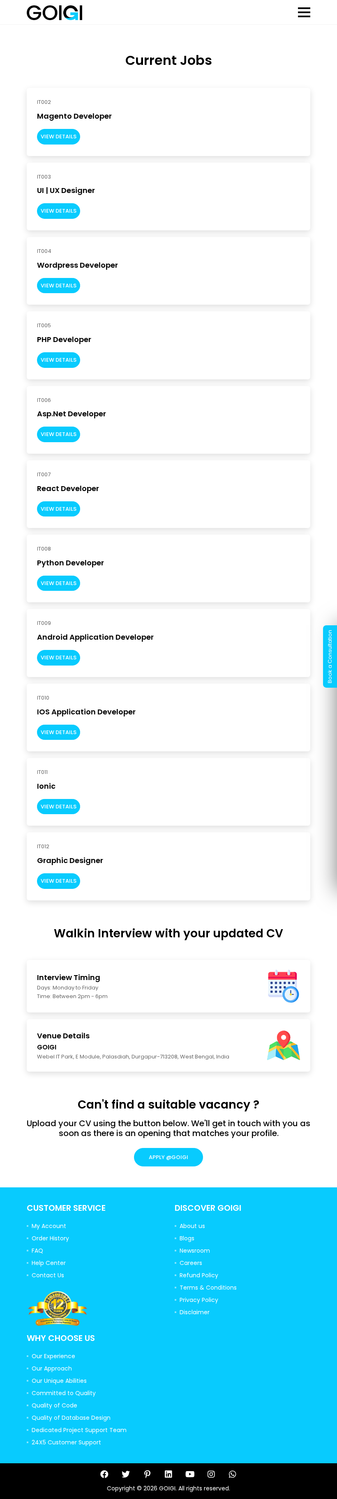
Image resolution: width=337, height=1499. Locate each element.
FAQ (37, 1250)
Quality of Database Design (71, 1418)
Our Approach (52, 1368)
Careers (191, 1263)
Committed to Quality (64, 1393)
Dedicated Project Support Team (79, 1430)
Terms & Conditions (208, 1287)
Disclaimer (195, 1312)
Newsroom (195, 1250)
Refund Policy (199, 1275)
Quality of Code (54, 1405)
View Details (58, 136)
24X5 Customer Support (66, 1442)
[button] (304, 12)
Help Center (49, 1263)
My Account (49, 1226)
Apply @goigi (168, 1157)
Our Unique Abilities (59, 1381)
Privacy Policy (199, 1300)
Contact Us (48, 1275)
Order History (50, 1238)
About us (192, 1226)
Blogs (187, 1238)
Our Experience (53, 1356)
